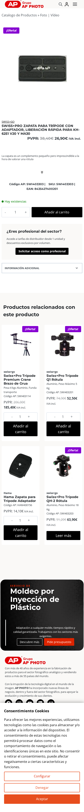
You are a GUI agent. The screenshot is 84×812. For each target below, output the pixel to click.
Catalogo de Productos (19, 15)
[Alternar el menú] (75, 4)
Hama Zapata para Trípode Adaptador (20, 499)
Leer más (63, 535)
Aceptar (42, 799)
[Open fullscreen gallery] (77, 104)
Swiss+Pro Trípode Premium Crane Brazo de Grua (19, 379)
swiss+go (8, 121)
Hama (8, 493)
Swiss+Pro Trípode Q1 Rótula (62, 378)
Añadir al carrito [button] (20, 429)
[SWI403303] (42, 67)
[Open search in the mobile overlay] (61, 4)
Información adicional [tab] (22, 268)
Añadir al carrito (56, 212)
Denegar (42, 787)
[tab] (42, 104)
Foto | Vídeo (49, 15)
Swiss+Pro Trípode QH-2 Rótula (62, 499)
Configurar (42, 776)
